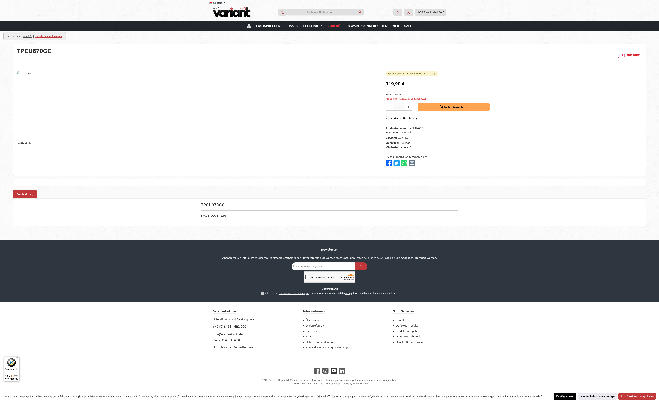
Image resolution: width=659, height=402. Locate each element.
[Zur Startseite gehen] (232, 12)
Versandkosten (322, 379)
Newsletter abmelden (409, 336)
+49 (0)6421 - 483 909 (229, 326)
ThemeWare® (360, 383)
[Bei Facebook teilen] (389, 163)
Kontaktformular (244, 346)
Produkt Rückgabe (407, 331)
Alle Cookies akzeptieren (637, 396)
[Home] (249, 26)
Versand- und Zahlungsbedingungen (328, 347)
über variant (313, 320)
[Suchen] (360, 12)
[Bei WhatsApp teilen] (404, 163)
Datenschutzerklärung (319, 341)
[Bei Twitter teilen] (396, 163)
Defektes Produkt (407, 325)
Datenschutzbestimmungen (294, 293)
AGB (347, 293)
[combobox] (321, 12)
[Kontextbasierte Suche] (282, 12)
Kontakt (401, 320)
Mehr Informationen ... (111, 396)
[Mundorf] (629, 55)
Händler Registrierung (409, 341)
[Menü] (17, 358)
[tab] (25, 194)
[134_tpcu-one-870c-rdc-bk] (197, 108)
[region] (197, 108)
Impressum (312, 331)
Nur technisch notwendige (597, 396)
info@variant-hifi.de (228, 334)
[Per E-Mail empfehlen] (412, 163)
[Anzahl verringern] (389, 107)
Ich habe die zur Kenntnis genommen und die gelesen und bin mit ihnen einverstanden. (331, 293)
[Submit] (361, 266)
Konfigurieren (565, 396)
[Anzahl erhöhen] (408, 107)
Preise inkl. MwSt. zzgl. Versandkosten (406, 98)
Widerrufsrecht (315, 325)
